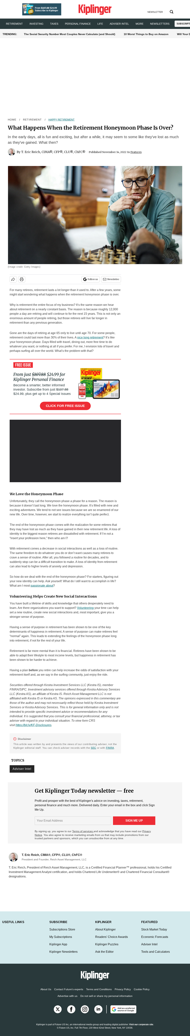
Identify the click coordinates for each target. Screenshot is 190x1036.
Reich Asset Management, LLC (63, 867)
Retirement (14, 23)
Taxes (54, 23)
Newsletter (113, 279)
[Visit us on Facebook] (71, 1013)
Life (100, 23)
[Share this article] (13, 279)
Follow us (93, 279)
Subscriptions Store (62, 933)
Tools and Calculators (155, 955)
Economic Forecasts (154, 940)
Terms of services (83, 831)
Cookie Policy (142, 992)
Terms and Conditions (99, 992)
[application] (65, 451)
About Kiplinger (105, 933)
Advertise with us (67, 999)
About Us (45, 992)
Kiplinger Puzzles (106, 948)
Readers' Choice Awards (111, 940)
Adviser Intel (119, 23)
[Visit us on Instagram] (85, 1013)
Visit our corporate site (141, 1028)
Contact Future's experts (68, 992)
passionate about (42, 585)
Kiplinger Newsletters (63, 955)
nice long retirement (90, 337)
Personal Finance (78, 23)
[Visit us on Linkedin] (98, 1013)
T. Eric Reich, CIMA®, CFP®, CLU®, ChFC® (53, 152)
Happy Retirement (61, 119)
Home (12, 119)
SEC (93, 747)
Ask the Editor (104, 955)
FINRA (110, 747)
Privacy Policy (123, 992)
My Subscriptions (60, 940)
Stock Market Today (154, 933)
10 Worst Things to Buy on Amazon (146, 34)
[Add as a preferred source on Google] (121, 1013)
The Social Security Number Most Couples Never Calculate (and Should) (69, 34)
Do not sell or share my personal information (106, 999)
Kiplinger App (58, 948)
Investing (36, 23)
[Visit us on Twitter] (58, 1013)
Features (136, 152)
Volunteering (85, 607)
